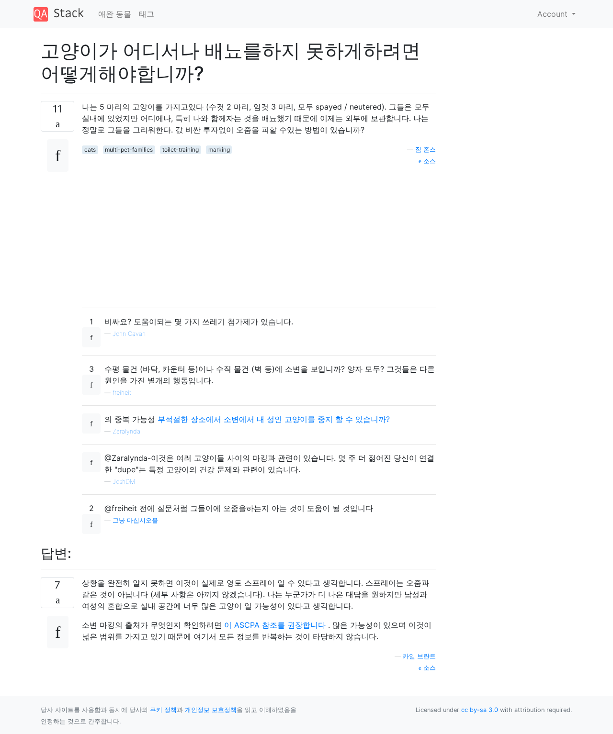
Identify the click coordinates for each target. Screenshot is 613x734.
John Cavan (129, 333)
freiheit (122, 392)
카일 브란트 (419, 656)
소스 (428, 161)
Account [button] (553, 14)
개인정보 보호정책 (211, 709)
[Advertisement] (259, 233)
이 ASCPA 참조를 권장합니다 (275, 625)
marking (219, 149)
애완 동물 (114, 14)
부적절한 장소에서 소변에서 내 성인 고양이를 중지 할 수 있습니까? (274, 419)
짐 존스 (425, 149)
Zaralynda (126, 431)
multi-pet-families (129, 149)
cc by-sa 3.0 (479, 709)
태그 (146, 14)
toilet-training (180, 149)
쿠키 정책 (163, 709)
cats (90, 149)
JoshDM (124, 481)
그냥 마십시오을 (135, 520)
